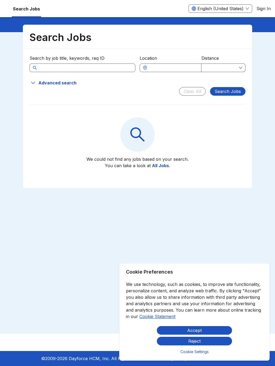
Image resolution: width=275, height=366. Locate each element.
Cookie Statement (157, 316)
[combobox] (173, 68)
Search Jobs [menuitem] (26, 9)
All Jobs (160, 165)
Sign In (263, 8)
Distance (210, 58)
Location (148, 58)
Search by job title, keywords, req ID (67, 58)
